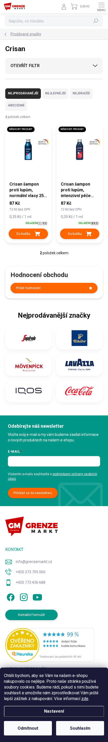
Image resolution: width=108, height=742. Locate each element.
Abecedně (16, 105)
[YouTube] (37, 596)
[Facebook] (9, 596)
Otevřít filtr (25, 65)
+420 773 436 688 (30, 582)
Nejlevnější (55, 93)
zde (84, 698)
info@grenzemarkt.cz (34, 562)
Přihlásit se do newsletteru (32, 493)
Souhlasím (80, 728)
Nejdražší (81, 93)
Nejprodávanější (23, 93)
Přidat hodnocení (28, 288)
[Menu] (101, 6)
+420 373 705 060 (30, 572)
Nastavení (54, 711)
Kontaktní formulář (31, 615)
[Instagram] (23, 596)
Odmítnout (28, 728)
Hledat (96, 21)
